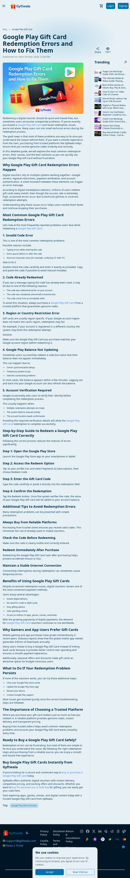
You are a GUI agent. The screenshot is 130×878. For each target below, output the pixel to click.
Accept (49, 872)
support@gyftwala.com (21, 841)
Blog (5, 29)
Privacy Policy (44, 833)
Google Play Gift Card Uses (24, 805)
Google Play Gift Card (22, 29)
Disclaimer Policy (58, 833)
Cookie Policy (44, 842)
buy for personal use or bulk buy (30, 787)
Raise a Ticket (14, 845)
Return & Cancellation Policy (71, 836)
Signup (123, 5)
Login (110, 5)
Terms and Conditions (58, 844)
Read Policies (80, 872)
